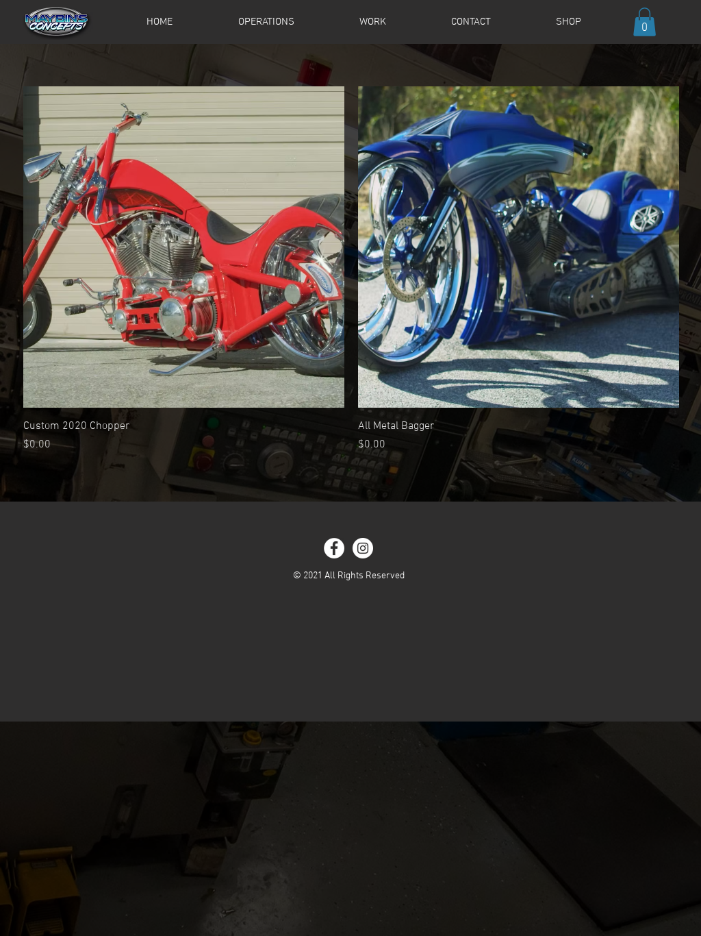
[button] (645, 22)
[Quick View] (183, 247)
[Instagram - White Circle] (363, 548)
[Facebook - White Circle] (334, 548)
